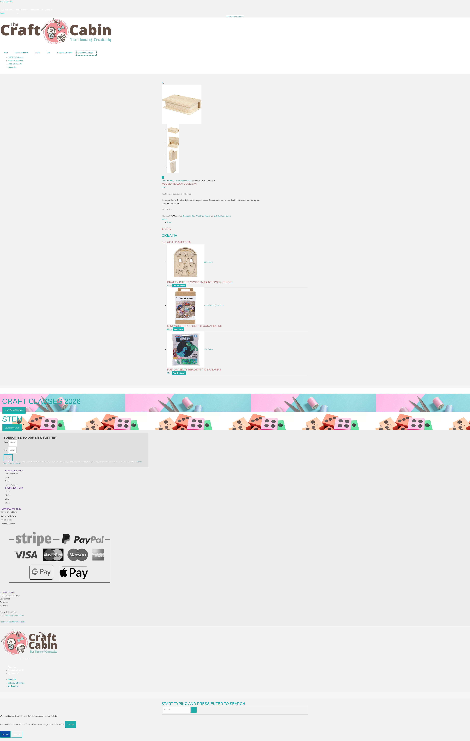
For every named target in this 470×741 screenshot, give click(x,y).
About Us (49, 9)
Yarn (6, 52)
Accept (5, 734)
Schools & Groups (85, 52)
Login (2, 13)
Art (48, 52)
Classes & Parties (64, 52)
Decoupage (187, 216)
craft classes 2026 (41, 401)
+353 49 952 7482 (22, 9)
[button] (163, 83)
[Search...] (177, 710)
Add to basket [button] (179, 286)
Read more (178, 329)
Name (6, 442)
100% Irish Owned (7, 9)
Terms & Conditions (14, 463)
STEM (12, 419)
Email (6, 450)
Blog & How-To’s (37, 9)
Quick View (208, 262)
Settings (16, 734)
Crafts (170, 181)
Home (164, 181)
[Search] (194, 710)
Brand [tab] (169, 222)
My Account (13, 674)
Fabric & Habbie (21, 52)
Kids (193, 216)
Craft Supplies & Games (222, 216)
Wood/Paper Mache (183, 181)
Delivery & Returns (16, 670)
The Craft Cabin (6, 1)
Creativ (164, 219)
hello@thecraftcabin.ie (14, 615)
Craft (38, 52)
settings (70, 724)
